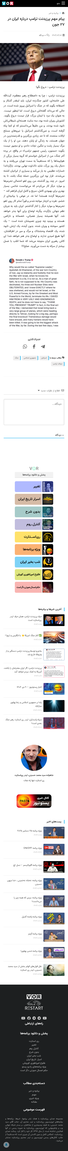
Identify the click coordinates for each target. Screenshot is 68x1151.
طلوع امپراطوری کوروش (34, 1063)
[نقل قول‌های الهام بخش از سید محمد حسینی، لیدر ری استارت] (54, 970)
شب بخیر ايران (34, 1056)
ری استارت (34, 1041)
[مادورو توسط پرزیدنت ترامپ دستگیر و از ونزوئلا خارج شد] (54, 655)
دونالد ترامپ (57, 364)
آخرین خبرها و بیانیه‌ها (49, 609)
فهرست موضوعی (34, 1109)
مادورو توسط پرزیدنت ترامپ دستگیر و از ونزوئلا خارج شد (24, 653)
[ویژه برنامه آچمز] (54, 936)
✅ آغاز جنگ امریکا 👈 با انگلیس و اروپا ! (23, 636)
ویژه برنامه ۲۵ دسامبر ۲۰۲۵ (29, 831)
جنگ (16, 358)
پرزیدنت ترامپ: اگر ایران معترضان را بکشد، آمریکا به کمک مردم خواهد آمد (23, 670)
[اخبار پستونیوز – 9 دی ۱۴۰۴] (54, 689)
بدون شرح (34, 1052)
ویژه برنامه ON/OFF (33, 848)
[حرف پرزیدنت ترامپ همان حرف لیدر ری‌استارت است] (54, 620)
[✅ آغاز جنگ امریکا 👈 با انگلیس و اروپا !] (54, 637)
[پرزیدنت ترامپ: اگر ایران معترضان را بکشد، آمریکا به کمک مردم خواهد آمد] (54, 672)
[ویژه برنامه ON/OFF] (54, 850)
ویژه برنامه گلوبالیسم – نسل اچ (27, 865)
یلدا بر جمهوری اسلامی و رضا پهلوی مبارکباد (26, 704)
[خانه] (63, 13)
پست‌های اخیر (54, 821)
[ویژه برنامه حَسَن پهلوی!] (54, 953)
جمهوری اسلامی (30, 358)
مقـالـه (34, 1102)
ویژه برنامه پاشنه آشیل (32, 917)
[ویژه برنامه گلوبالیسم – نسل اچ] (54, 867)
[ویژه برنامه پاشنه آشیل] (54, 918)
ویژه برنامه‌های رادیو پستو (34, 1067)
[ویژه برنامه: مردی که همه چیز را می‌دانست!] (54, 901)
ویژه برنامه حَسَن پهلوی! (31, 951)
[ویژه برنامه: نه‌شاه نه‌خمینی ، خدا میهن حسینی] (54, 884)
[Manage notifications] (6, 1145)
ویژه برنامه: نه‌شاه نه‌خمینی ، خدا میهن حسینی (24, 882)
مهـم (34, 1094)
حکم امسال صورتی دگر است (34, 1070)
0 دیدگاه (42, 35)
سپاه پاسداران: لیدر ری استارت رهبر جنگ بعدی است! (23, 721)
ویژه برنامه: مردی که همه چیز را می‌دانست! (28, 899)
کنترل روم (34, 1048)
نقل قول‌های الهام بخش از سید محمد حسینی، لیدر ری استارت (25, 968)
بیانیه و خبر (54, 13)
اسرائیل (44, 358)
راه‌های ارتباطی (34, 1023)
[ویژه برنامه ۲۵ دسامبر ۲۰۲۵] (54, 833)
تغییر (34, 1045)
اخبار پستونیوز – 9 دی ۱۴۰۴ (29, 687)
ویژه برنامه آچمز (35, 934)
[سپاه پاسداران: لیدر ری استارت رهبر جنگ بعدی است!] (54, 723)
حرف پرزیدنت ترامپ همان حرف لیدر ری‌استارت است (26, 618)
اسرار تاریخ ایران (33, 1059)
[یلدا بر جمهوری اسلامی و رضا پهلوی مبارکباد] (54, 706)
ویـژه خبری (34, 1098)
